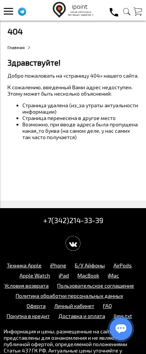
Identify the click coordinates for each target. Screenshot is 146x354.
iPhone (58, 265)
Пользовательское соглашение (95, 285)
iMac (113, 275)
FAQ (107, 306)
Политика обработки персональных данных (69, 295)
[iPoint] (73, 15)
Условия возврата (26, 285)
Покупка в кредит (28, 316)
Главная (16, 47)
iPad (64, 275)
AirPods (122, 265)
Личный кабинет (74, 306)
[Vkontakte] (73, 243)
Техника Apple (24, 265)
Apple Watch (34, 275)
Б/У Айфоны (90, 265)
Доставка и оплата (81, 316)
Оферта (36, 306)
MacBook (88, 275)
